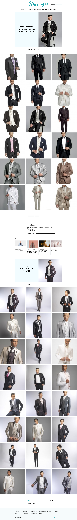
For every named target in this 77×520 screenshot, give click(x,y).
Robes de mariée (54, 250)
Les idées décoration (25, 513)
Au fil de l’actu (17, 511)
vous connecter (32, 235)
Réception (16, 513)
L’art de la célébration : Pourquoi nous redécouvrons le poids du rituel (20, 253)
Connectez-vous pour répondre (31, 230)
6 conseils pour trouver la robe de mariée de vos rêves (56, 253)
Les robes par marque (34, 511)
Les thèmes (56, 511)
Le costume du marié (19, 250)
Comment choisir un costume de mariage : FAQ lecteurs (32, 252)
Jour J (47, 249)
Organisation (53, 249)
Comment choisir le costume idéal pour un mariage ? (44, 253)
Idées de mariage (18, 249)
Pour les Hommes (42, 251)
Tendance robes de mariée (42, 511)
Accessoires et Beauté (34, 513)
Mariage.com (18, 517)
